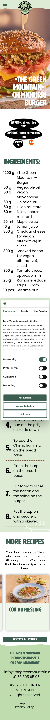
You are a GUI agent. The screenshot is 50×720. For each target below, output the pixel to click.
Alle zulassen (25, 398)
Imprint (24, 703)
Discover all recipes (25, 639)
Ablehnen (25, 414)
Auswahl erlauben (25, 406)
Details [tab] (24, 311)
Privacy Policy (24, 707)
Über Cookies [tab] (40, 311)
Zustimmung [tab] (9, 311)
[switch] (43, 368)
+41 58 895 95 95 (25, 676)
